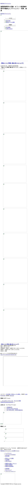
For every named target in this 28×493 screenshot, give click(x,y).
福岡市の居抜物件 (9, 466)
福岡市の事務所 (9, 464)
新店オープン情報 (9, 458)
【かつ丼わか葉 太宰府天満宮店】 (14, 410)
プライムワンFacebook (10, 454)
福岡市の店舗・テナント (11, 463)
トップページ (8, 453)
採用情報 (7, 468)
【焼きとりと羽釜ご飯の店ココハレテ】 (12, 63)
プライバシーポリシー (10, 471)
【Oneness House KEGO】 (12, 408)
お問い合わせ (8, 461)
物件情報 (7, 456)
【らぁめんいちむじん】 (7, 400)
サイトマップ (8, 470)
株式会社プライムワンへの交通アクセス (10, 450)
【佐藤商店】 (9, 407)
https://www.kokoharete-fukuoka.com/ (8, 354)
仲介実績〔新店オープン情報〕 (13, 394)
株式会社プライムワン (6, 3)
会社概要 (7, 459)
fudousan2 (12, 395)
